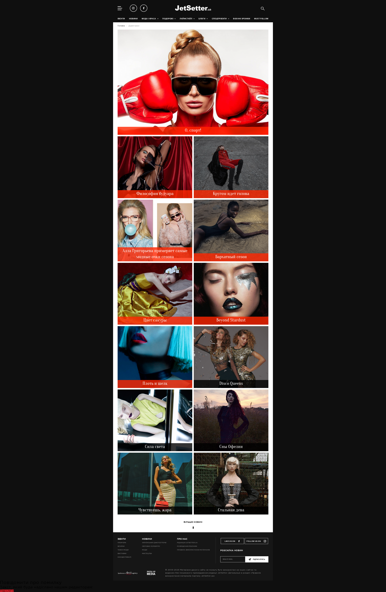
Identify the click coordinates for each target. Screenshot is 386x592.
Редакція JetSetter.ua (187, 542)
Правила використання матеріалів (193, 550)
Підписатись (259, 559)
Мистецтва (147, 553)
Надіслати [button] (7, 591)
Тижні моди (123, 550)
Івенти (122, 539)
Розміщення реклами (187, 546)
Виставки (122, 553)
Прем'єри (122, 542)
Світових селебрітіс (151, 546)
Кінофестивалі (124, 557)
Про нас (182, 539)
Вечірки (121, 546)
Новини (147, 539)
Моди (144, 550)
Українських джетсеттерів (154, 542)
